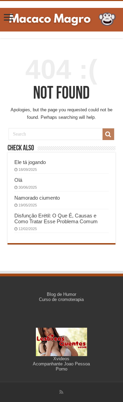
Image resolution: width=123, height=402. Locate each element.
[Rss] (61, 392)
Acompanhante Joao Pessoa (61, 363)
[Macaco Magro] (61, 18)
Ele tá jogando (30, 162)
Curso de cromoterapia (61, 299)
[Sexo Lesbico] (61, 341)
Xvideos (61, 358)
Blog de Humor (61, 294)
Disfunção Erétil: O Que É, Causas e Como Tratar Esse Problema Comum (56, 218)
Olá (18, 180)
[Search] (108, 134)
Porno (61, 369)
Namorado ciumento (37, 198)
